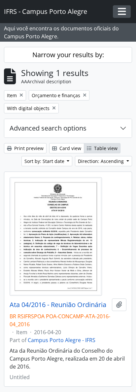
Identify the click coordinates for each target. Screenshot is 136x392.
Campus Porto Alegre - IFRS (61, 340)
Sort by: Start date (45, 161)
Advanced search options (48, 128)
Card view (69, 148)
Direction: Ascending (101, 161)
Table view (105, 148)
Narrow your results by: (68, 54)
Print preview (28, 148)
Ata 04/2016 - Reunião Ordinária (58, 305)
